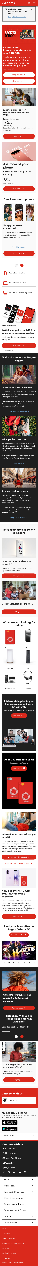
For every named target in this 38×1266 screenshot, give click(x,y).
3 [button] (13, 182)
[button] (29, 3)
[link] (18, 18)
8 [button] (31, 387)
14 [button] (16, 512)
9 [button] (26, 391)
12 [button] (26, 448)
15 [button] (27, 910)
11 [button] (18, 396)
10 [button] (12, 393)
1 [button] (13, 68)
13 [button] (14, 457)
